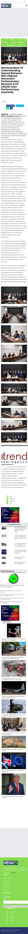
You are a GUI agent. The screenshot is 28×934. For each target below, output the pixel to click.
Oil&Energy (22, 42)
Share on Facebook (10, 105)
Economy (13, 42)
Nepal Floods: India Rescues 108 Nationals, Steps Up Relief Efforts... (13, 697)
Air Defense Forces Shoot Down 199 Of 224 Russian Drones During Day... (13, 715)
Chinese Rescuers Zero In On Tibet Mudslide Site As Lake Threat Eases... (12, 679)
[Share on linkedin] (11, 108)
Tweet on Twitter (20, 105)
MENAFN (4, 114)
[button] (21, 2)
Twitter (11, 914)
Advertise (5, 884)
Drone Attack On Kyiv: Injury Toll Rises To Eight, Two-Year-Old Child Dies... (13, 658)
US (5, 39)
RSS (10, 922)
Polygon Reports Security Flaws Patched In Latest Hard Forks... (21, 552)
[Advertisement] (14, 22)
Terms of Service (7, 878)
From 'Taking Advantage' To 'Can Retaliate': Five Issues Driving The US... (21, 545)
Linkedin (11, 920)
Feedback (5, 890)
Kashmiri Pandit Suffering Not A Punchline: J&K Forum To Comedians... (13, 639)
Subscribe (15, 906)
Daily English (7, 896)
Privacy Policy (6, 880)
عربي (17, 2)
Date (3, 101)
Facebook (11, 912)
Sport (19, 45)
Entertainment (9, 45)
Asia (24, 39)
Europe (12, 39)
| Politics (5, 42)
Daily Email (11, 918)
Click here (13, 872)
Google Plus (12, 916)
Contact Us (6, 882)
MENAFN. (11, 929)
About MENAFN (7, 886)
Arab (19, 39)
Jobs (4, 888)
